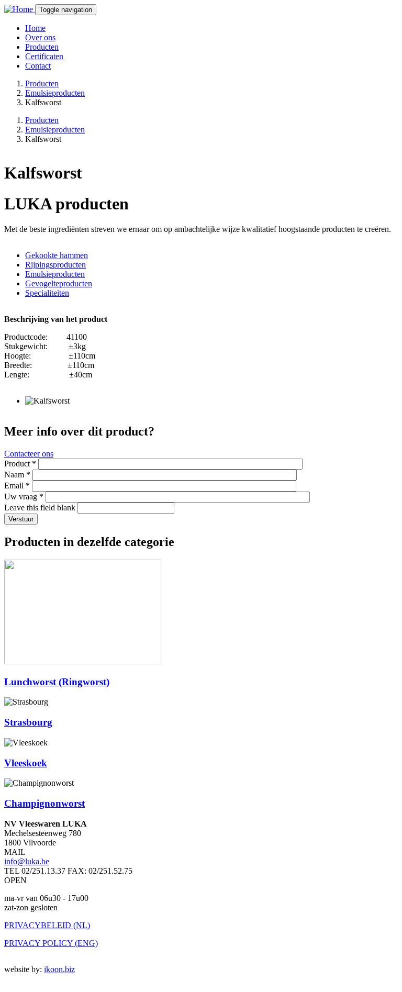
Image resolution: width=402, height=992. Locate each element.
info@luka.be (26, 861)
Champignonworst (44, 803)
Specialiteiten (47, 292)
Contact (38, 65)
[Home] (19, 9)
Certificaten (44, 56)
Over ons (40, 37)
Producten (42, 46)
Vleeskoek (25, 762)
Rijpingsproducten (55, 264)
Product (20, 463)
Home (35, 28)
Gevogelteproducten (58, 283)
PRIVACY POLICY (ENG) (51, 943)
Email (17, 485)
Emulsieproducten (55, 92)
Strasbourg (28, 722)
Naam (17, 474)
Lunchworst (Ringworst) (56, 681)
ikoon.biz (59, 969)
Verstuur (21, 519)
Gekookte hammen (56, 255)
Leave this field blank (40, 507)
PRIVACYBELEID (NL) (47, 925)
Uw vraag (23, 496)
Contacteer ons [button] (28, 453)
